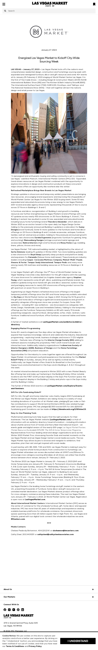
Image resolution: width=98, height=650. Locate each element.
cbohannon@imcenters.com (66, 530)
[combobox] (49, 10)
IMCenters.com (18, 519)
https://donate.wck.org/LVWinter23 (69, 409)
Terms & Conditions (15, 646)
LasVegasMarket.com (60, 419)
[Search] (5, 11)
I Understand (78, 641)
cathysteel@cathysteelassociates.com (55, 534)
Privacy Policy (35, 646)
